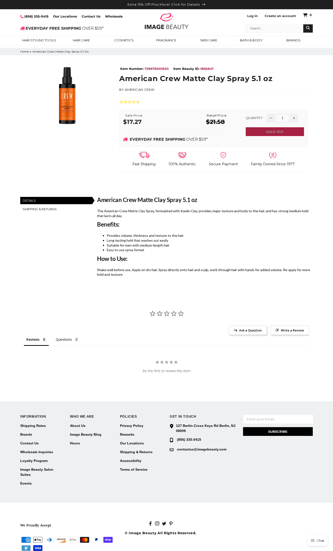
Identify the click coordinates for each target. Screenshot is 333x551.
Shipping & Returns (136, 452)
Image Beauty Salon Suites (36, 472)
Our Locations (65, 16)
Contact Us (91, 16)
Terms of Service (133, 469)
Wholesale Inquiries (36, 452)
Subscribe (277, 431)
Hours (75, 443)
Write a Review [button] (292, 330)
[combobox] (274, 28)
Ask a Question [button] (250, 330)
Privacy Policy (131, 426)
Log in (252, 16)
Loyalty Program (34, 461)
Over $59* (169, 139)
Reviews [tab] (32, 339)
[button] (39, 40)
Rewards (127, 434)
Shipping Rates (33, 426)
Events (26, 483)
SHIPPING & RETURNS (40, 209)
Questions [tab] (64, 339)
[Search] (308, 28)
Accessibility (130, 461)
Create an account (280, 16)
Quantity (254, 118)
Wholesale (114, 16)
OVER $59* (65, 28)
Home (24, 51)
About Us (78, 426)
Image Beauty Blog (85, 434)
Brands (26, 434)
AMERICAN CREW (140, 90)
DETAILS (29, 200)
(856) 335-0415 (36, 16)
